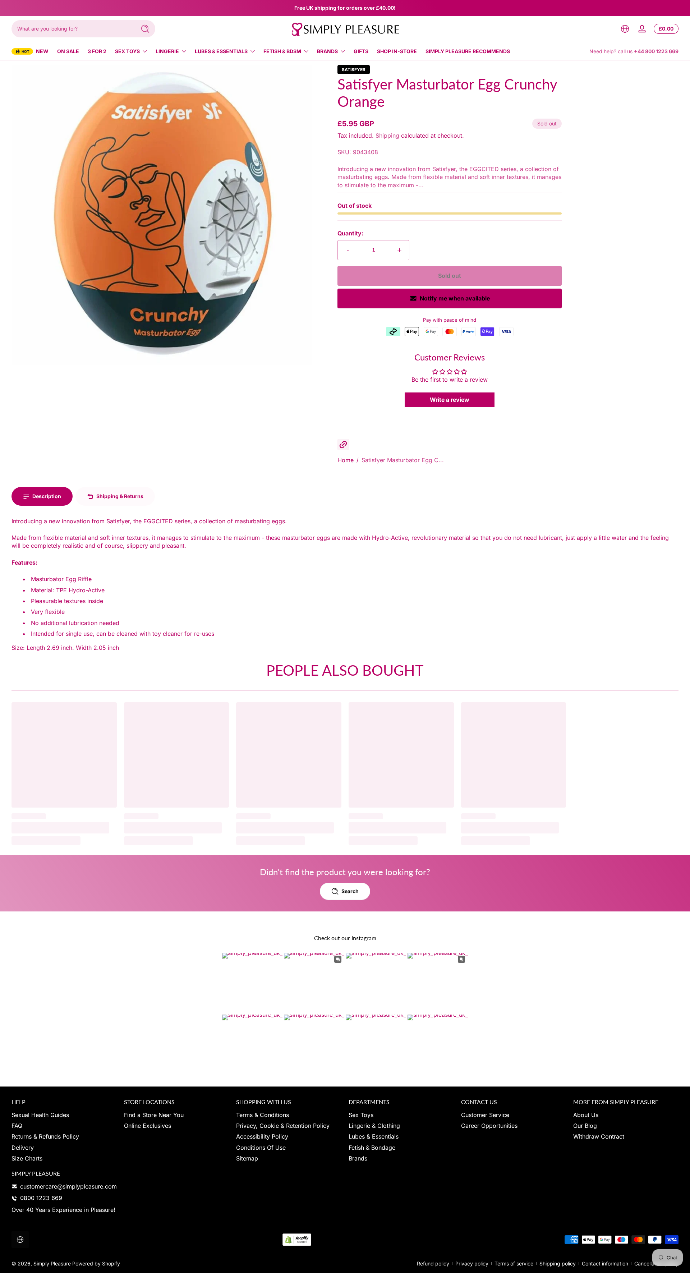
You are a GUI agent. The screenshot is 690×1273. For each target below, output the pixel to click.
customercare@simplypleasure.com (68, 1186)
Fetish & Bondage (372, 1147)
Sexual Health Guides (40, 1114)
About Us (585, 1114)
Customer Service (485, 1114)
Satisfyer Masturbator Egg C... (403, 460)
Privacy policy (471, 1263)
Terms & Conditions (262, 1114)
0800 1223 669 (41, 1197)
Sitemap (247, 1158)
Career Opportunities (489, 1125)
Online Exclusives (147, 1125)
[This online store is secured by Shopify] (296, 1239)
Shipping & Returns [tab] (119, 496)
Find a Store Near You (154, 1114)
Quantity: (350, 233)
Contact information (605, 1263)
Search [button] (350, 891)
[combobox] (72, 28)
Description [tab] (46, 496)
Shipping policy (557, 1263)
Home (345, 460)
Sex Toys (127, 51)
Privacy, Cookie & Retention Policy (283, 1125)
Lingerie (167, 51)
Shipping (387, 135)
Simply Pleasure (52, 1263)
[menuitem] (64, 1115)
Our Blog (585, 1125)
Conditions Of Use (261, 1147)
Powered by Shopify (96, 1263)
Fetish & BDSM (282, 51)
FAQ (17, 1125)
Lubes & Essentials (221, 51)
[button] (625, 28)
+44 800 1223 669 (656, 51)
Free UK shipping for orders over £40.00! (345, 8)
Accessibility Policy (262, 1136)
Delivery (23, 1147)
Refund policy (433, 1263)
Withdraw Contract (598, 1136)
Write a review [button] (449, 399)
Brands (327, 51)
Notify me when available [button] (455, 298)
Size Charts (27, 1158)
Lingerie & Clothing (374, 1125)
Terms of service (513, 1263)
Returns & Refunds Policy (45, 1136)
